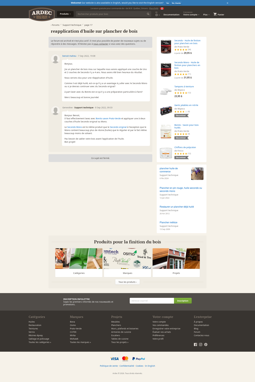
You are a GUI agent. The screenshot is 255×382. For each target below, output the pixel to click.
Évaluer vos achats (162, 332)
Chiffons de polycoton (185, 147)
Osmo (73, 325)
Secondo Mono (74, 127)
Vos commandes (161, 325)
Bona (72, 321)
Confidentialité (127, 365)
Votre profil (158, 338)
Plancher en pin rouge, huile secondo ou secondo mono (181, 189)
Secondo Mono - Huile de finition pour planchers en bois (187, 65)
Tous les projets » (119, 342)
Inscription (182, 300)
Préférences (158, 335)
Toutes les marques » (80, 342)
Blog (196, 328)
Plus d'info (153, 8)
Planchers (116, 325)
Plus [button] (205, 14)
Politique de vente (109, 365)
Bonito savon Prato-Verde (108, 118)
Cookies (139, 365)
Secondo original (118, 127)
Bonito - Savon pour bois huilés (186, 126)
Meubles (115, 321)
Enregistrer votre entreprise (166, 328)
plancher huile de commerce (169, 170)
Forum (197, 332)
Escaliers (115, 335)
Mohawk (74, 338)
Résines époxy (36, 335)
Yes (167, 3)
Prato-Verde (76, 328)
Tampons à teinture (184, 86)
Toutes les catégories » (40, 342)
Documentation (171, 14)
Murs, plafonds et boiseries (124, 328)
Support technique (169, 175)
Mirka (73, 335)
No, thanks (176, 3)
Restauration (35, 325)
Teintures (33, 328)
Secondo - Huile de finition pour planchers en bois (187, 42)
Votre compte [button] (190, 13)
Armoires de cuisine (121, 332)
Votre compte (159, 321)
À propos (198, 321)
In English (150, 365)
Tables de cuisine (119, 338)
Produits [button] (64, 13)
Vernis (32, 332)
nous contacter (100, 43)
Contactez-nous (201, 335)
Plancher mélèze (168, 222)
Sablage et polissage (39, 338)
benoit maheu (69, 55)
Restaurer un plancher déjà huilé (177, 206)
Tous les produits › (127, 282)
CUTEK (73, 332)
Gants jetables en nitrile (186, 105)
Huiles (32, 321)
